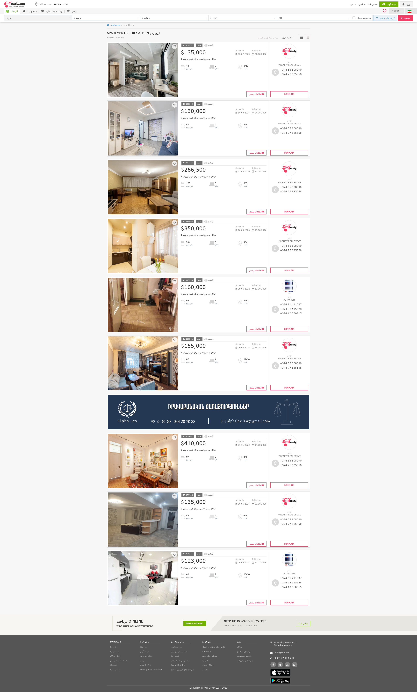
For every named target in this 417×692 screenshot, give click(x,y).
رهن (142, 660)
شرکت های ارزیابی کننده (182, 669)
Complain (289, 94)
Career (114, 665)
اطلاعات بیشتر (255, 94)
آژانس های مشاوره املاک (213, 647)
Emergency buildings (151, 669)
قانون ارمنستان (244, 656)
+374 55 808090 (291, 69)
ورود (408, 4)
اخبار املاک (115, 656)
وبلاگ (239, 647)
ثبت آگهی (391, 4)
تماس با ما (372, 4)
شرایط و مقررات (245, 660)
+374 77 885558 (291, 74)
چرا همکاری (176, 647)
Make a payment (194, 623)
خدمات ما (114, 651)
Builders (206, 651)
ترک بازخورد (145, 665)
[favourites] (384, 11)
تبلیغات (205, 669)
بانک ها (205, 660)
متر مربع (189, 68)
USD (396, 11)
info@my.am (282, 652)
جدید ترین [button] (286, 37)
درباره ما (114, 647)
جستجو (407, 18)
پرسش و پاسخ (244, 651)
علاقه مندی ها (146, 656)
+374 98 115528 (291, 308)
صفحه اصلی (114, 25)
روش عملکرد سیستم (119, 660)
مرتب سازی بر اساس (267, 37)
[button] (38, 18)
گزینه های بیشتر (387, 18)
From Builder (178, 665)
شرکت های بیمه (209, 656)
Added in (240, 50)
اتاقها (216, 68)
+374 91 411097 (291, 304)
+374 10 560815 (291, 313)
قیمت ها (175, 656)
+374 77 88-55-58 (284, 658)
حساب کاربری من (179, 651)
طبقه (245, 68)
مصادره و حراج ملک (180, 660)
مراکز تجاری (207, 665)
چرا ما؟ (143, 647)
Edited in (256, 50)
